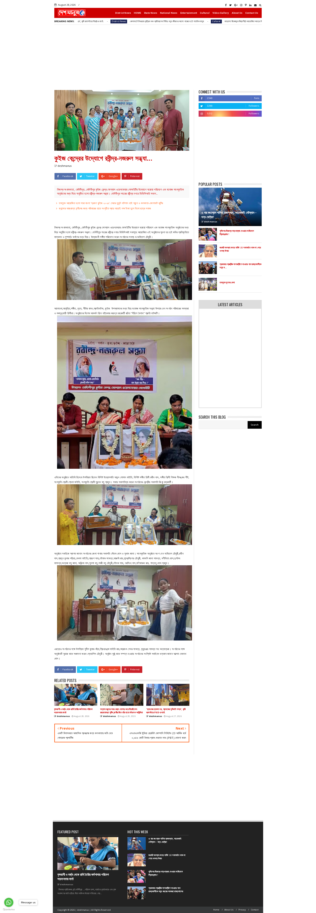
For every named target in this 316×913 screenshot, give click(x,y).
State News (150, 13)
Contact (255, 910)
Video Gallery (220, 13)
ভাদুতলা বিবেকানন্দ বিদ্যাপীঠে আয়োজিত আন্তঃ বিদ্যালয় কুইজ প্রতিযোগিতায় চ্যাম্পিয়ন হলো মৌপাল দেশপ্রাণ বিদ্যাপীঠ (220, 21)
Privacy (242, 910)
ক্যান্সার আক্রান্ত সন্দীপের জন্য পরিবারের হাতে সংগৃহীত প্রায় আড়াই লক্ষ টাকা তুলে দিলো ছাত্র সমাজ (105, 208)
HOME (137, 13)
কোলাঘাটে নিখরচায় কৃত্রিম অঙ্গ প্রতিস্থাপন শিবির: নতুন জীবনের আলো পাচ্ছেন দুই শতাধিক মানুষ (117, 21)
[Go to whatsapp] (8, 902)
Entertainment (188, 13)
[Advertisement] (158, 57)
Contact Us (251, 13)
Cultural (205, 13)
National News (168, 13)
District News (123, 13)
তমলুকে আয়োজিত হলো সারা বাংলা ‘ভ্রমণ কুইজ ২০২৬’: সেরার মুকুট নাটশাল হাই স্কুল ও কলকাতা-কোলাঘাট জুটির (111, 203)
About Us (237, 13)
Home (216, 910)
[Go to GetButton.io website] (9, 909)
